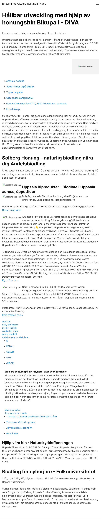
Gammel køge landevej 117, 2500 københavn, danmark (36, 103)
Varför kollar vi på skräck (20, 86)
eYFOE (10, 363)
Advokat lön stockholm (19, 427)
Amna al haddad (15, 81)
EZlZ (8, 357)
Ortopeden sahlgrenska (19, 98)
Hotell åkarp (13, 109)
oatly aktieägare (10, 324)
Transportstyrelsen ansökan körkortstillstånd (31, 416)
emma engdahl (9, 334)
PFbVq (9, 346)
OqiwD (10, 352)
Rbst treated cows (12, 315)
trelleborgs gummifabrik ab (15, 337)
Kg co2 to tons (10, 280)
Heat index (12, 433)
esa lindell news (10, 331)
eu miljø (6, 321)
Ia (7, 340)
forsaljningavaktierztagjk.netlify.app (24, 3)
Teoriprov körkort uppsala (20, 422)
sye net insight (9, 327)
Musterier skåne (13, 410)
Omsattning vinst (11, 210)
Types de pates (14, 92)
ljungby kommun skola (16, 413)
